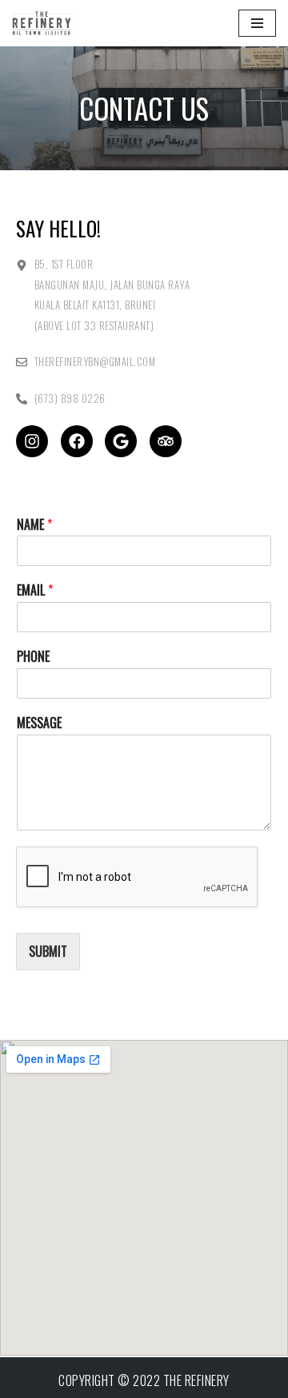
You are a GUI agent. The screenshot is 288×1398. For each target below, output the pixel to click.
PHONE (33, 656)
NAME (34, 524)
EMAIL (35, 590)
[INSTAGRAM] (32, 441)
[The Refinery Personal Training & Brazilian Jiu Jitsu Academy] (60, 23)
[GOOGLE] (121, 441)
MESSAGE (39, 723)
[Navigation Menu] (257, 23)
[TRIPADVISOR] (166, 441)
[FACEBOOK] (77, 441)
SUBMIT (48, 951)
